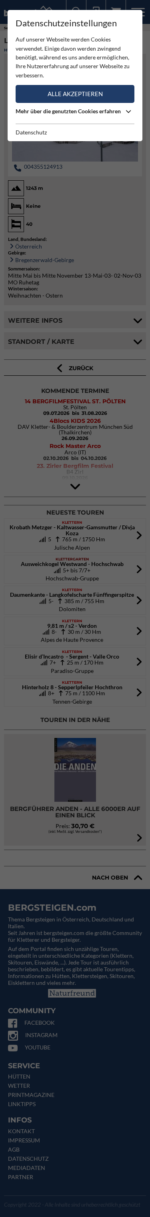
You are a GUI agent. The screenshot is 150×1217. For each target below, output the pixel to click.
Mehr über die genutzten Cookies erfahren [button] (69, 111)
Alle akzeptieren (75, 93)
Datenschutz (31, 132)
